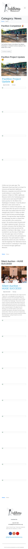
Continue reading (6, 51)
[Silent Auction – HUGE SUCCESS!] (14, 274)
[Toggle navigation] (25, 8)
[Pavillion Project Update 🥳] (14, 69)
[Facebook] (10, 533)
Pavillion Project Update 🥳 (13, 58)
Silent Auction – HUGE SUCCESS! (12, 262)
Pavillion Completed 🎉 (12, 26)
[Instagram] (14, 533)
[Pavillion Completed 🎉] (14, 35)
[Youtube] (17, 533)
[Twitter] (14, 541)
